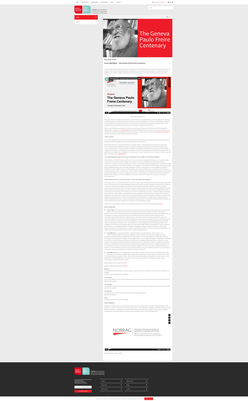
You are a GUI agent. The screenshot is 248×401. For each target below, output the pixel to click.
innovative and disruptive (162, 132)
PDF (125, 263)
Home (77, 2)
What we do (130, 381)
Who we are (104, 389)
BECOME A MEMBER (83, 391)
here (142, 398)
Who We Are (94, 2)
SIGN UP (162, 2)
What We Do (104, 2)
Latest (118, 2)
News (110, 60)
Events (78, 22)
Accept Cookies (148, 398)
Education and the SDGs (110, 59)
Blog (112, 2)
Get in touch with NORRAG (83, 387)
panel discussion (125, 130)
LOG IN (156, 2)
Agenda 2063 (122, 154)
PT (144, 116)
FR (141, 116)
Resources (85, 2)
